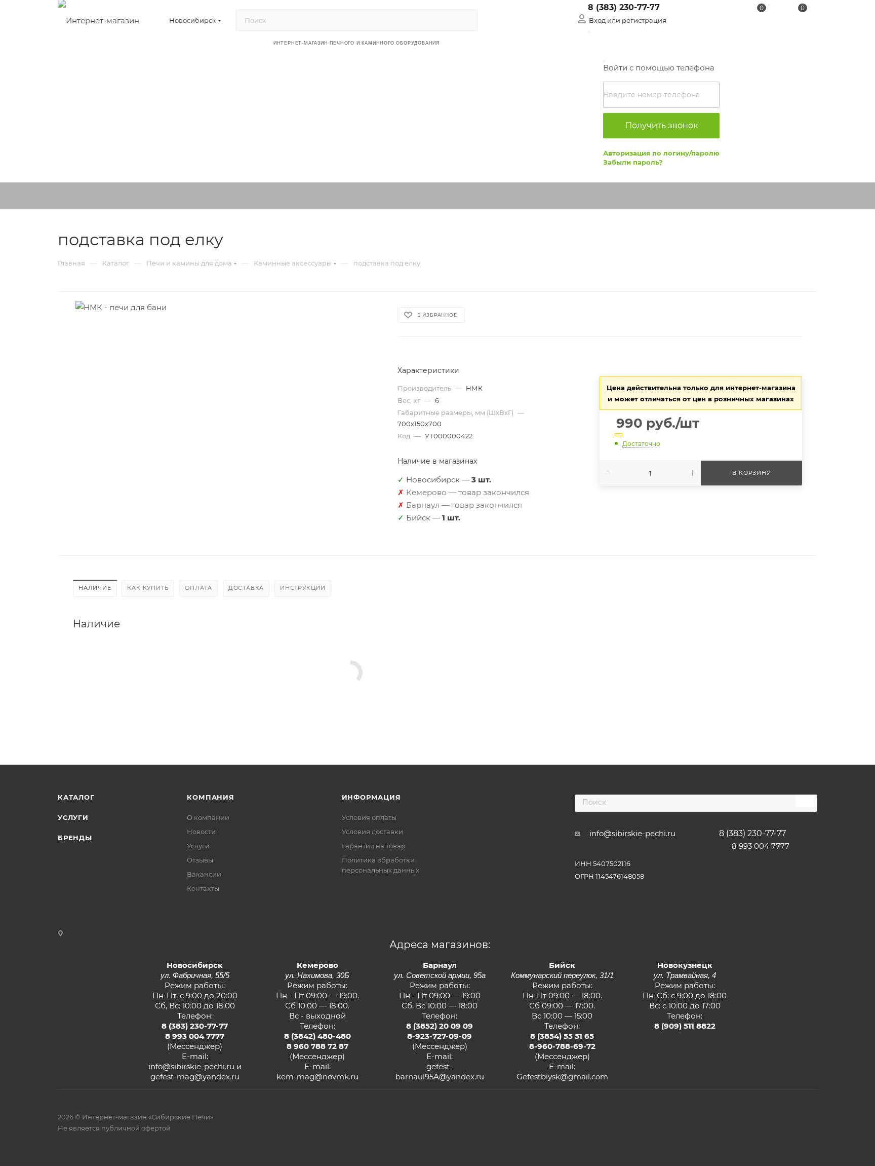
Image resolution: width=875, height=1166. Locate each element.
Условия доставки (372, 832)
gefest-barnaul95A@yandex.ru (439, 1071)
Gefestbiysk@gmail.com (562, 1076)
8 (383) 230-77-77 (624, 7)
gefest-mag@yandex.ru (195, 1076)
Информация (371, 797)
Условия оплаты (369, 817)
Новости (201, 832)
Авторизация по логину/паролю (661, 153)
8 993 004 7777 (760, 846)
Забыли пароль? (633, 162)
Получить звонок (661, 125)
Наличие (94, 587)
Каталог (76, 797)
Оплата (198, 587)
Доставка (246, 587)
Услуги (73, 817)
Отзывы (200, 860)
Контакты (203, 888)
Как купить (148, 587)
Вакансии (204, 874)
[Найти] (465, 20)
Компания (210, 797)
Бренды (75, 838)
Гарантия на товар (374, 846)
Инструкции (303, 587)
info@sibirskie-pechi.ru (632, 833)
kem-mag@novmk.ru (317, 1076)
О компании (208, 817)
